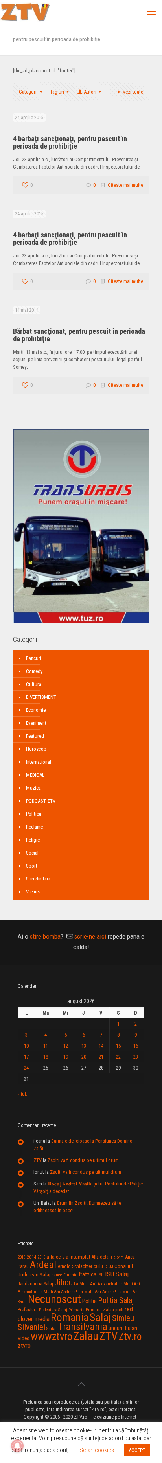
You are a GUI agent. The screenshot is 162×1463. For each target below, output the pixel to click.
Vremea (33, 892)
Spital (51, 1328)
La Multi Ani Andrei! (97, 1291)
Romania (69, 1317)
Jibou (63, 1282)
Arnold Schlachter (74, 1266)
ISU (101, 1274)
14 (101, 1046)
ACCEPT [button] (137, 1450)
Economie (36, 710)
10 (26, 1046)
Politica (33, 814)
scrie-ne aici (90, 936)
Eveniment (36, 723)
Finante (70, 1274)
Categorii (28, 92)
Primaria (76, 1309)
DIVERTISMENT (41, 697)
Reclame (34, 827)
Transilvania (82, 1327)
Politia (89, 1301)
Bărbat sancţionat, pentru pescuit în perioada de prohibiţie (79, 335)
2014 (31, 1257)
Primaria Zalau (100, 1309)
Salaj (100, 1317)
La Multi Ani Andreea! (58, 1291)
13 (83, 1046)
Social (32, 853)
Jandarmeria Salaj (35, 1284)
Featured (35, 736)
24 (26, 1068)
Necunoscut (54, 1299)
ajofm (118, 1257)
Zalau (86, 1336)
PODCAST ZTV (40, 801)
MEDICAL (35, 775)
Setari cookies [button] (96, 1450)
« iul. (22, 1094)
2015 (41, 1257)
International (38, 762)
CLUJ (108, 1266)
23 (135, 1057)
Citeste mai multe (125, 185)
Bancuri (33, 658)
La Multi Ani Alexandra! (95, 1284)
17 (26, 1057)
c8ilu (98, 1266)
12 (65, 1046)
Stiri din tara (38, 879)
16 (135, 1046)
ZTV (37, 1160)
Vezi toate (133, 92)
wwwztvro (51, 1336)
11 (45, 1046)
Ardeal (43, 1264)
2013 (22, 1257)
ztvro (24, 1345)
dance (57, 1274)
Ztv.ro (130, 1336)
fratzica (87, 1274)
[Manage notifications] (17, 1445)
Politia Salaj (116, 1300)
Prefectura (28, 1309)
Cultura (33, 684)
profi (119, 1309)
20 (83, 1057)
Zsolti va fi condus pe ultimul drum (83, 1160)
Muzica (33, 788)
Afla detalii (102, 1257)
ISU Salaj (117, 1274)
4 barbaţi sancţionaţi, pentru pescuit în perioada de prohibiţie (70, 142)
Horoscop (36, 749)
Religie (33, 840)
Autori (90, 92)
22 (118, 1057)
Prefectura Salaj (53, 1309)
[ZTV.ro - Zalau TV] (25, 12)
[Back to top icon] (81, 1384)
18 (45, 1057)
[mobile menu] (151, 11)
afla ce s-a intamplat (68, 1257)
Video (23, 1338)
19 (65, 1057)
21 (101, 1057)
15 (118, 1046)
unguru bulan (123, 1328)
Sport (31, 866)
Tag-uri (57, 92)
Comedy (34, 671)
